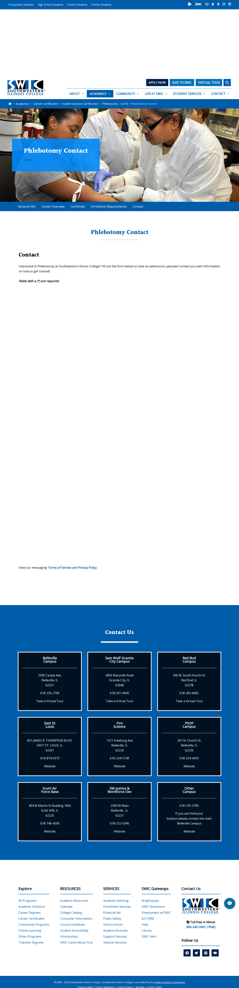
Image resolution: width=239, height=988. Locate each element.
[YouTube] (215, 952)
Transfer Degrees (31, 942)
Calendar (66, 907)
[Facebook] (187, 952)
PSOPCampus (189, 725)
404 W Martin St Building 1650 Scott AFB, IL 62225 (50, 811)
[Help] (224, 4)
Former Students (101, 4)
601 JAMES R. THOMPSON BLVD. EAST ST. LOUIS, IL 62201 (49, 745)
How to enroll (112, 924)
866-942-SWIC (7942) (201, 927)
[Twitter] (196, 952)
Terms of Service (59, 568)
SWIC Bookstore (153, 907)
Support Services (115, 936)
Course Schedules (72, 924)
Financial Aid (111, 913)
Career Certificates (31, 918)
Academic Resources (74, 901)
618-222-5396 (119, 823)
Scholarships (69, 936)
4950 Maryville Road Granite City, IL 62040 (119, 680)
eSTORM (148, 918)
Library (147, 930)
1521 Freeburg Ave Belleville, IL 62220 (119, 745)
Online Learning (29, 930)
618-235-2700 (49, 693)
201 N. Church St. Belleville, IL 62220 (189, 745)
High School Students (50, 4)
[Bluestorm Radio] (218, 4)
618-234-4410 (189, 758)
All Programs (27, 901)
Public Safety (112, 918)
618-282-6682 (189, 693)
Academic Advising (116, 901)
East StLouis (49, 725)
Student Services (187, 94)
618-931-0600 (119, 693)
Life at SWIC (154, 94)
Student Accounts (115, 930)
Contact (218, 94)
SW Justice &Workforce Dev (119, 790)
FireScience (119, 725)
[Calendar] (229, 4)
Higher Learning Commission (169, 982)
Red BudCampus (189, 660)
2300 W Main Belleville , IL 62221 (120, 811)
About (74, 94)
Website (49, 766)
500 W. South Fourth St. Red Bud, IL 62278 (189, 680)
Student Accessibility (74, 930)
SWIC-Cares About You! (76, 942)
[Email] (207, 4)
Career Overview (53, 206)
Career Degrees (29, 913)
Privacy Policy (87, 568)
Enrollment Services (117, 907)
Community (125, 94)
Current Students (77, 4)
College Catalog (71, 913)
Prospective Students (21, 4)
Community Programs (33, 924)
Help (145, 924)
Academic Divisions (31, 907)
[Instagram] (205, 952)
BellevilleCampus (50, 660)
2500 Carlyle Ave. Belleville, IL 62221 (49, 680)
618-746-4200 (49, 823)
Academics (98, 94)
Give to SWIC (182, 82)
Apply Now (157, 82)
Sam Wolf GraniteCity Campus (119, 660)
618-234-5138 (119, 758)
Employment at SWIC (156, 913)
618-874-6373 (49, 758)
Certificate (78, 206)
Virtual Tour (209, 82)
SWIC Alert (149, 936)
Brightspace (150, 901)
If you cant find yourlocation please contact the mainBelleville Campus (189, 818)
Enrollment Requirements (109, 206)
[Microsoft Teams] (190, 4)
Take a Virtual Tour (49, 701)
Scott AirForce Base (50, 790)
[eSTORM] (198, 4)
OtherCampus (189, 790)
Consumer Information (76, 918)
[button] (227, 82)
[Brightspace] (213, 4)
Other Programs (29, 936)
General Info (26, 206)
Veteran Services (115, 942)
